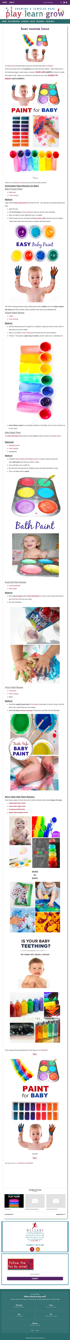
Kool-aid (15, 599)
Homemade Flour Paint (17, 803)
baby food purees (20, 203)
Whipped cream (14, 445)
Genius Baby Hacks (51, 1209)
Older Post (9, 1214)
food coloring (27, 212)
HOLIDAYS (49, 21)
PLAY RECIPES (13, 21)
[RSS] (68, 2)
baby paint (11, 66)
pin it (27, 1050)
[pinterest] (66, 2)
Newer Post (60, 1214)
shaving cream (56, 436)
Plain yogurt (13, 588)
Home (4, 2)
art (47, 66)
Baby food (12, 192)
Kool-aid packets (14, 585)
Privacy (37, 1330)
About (32, 1330)
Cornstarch (12, 691)
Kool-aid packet (33, 596)
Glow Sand (8, 1209)
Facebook (23, 182)
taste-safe (40, 72)
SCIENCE (24, 21)
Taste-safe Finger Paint (17, 806)
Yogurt (11, 316)
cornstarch (35, 704)
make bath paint (13, 436)
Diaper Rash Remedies (31, 1209)
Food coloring (13, 195)
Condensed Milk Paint (17, 809)
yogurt (20, 596)
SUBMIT (35, 1279)
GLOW (32, 21)
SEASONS (40, 21)
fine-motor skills (40, 218)
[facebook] (64, 2)
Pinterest (15, 182)
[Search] (61, 2)
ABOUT (12, 2)
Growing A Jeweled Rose (39, 1338)
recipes (50, 66)
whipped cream (33, 459)
